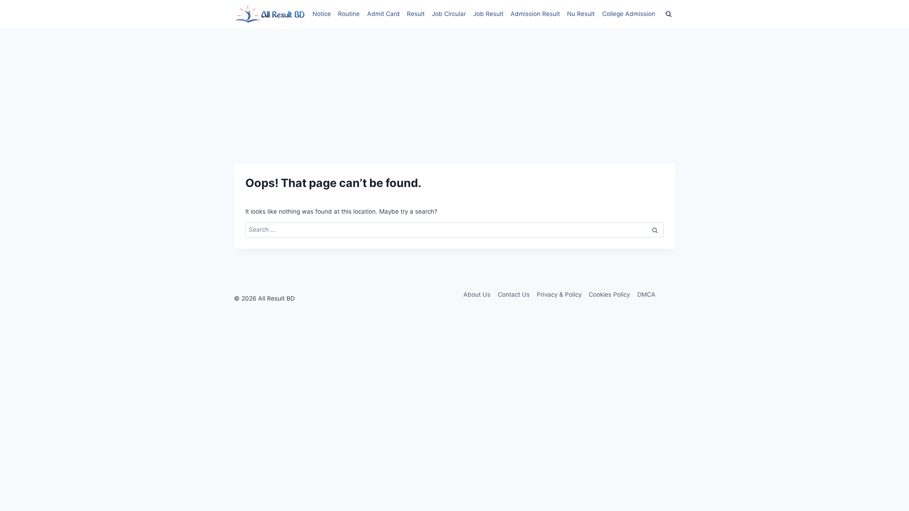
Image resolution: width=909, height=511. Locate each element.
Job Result (488, 13)
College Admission (628, 13)
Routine (349, 13)
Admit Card (383, 13)
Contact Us (514, 294)
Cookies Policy (609, 294)
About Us (476, 294)
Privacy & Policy (559, 294)
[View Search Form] (668, 14)
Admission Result (535, 13)
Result (416, 13)
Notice (321, 13)
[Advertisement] (454, 81)
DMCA (646, 294)
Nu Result (581, 13)
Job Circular (449, 13)
